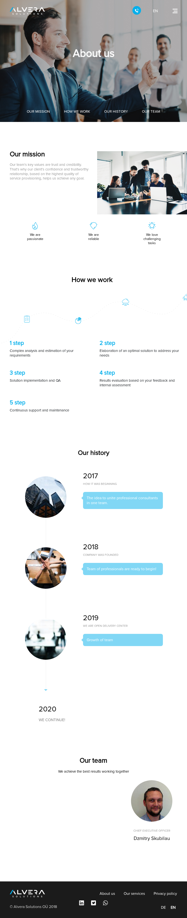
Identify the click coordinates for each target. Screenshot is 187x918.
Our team (151, 111)
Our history (116, 111)
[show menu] (175, 11)
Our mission (38, 111)
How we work (77, 111)
